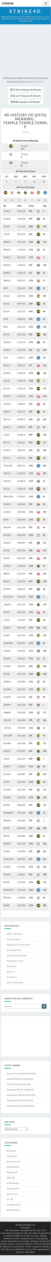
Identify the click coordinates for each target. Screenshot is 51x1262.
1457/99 (7, 727)
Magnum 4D (12, 1172)
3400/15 (7, 411)
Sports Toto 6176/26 (16, 1073)
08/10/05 (21, 558)
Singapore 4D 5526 (15, 1105)
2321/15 (7, 403)
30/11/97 (21, 758)
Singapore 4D (13, 1188)
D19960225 (8, 812)
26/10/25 (21, 234)
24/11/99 (21, 704)
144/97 (6, 758)
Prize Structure (14, 939)
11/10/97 (21, 766)
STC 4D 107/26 (13, 1084)
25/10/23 (21, 241)
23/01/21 (21, 326)
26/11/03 (21, 604)
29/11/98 (21, 735)
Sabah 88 (11, 1177)
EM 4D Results (13, 1167)
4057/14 (7, 419)
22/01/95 (21, 843)
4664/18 (7, 349)
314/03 (6, 612)
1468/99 (7, 712)
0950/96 (7, 820)
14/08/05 (21, 565)
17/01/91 (21, 882)
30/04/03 (21, 627)
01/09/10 (21, 473)
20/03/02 (21, 658)
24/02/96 (21, 820)
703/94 (6, 851)
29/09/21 (21, 319)
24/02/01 (21, 666)
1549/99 (7, 697)
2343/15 (7, 396)
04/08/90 (21, 897)
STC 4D (10, 1199)
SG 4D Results (13, 1183)
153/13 (6, 434)
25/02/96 (21, 812)
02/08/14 (21, 427)
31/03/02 (21, 650)
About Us (11, 971)
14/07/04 (21, 581)
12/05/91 (21, 874)
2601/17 (7, 365)
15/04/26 (21, 218)
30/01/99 (21, 720)
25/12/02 (21, 635)
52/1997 (7, 774)
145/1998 (7, 735)
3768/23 (7, 257)
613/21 (6, 311)
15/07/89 (21, 905)
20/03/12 (21, 457)
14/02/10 (21, 504)
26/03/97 (21, 781)
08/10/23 (21, 257)
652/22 (6, 303)
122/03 (6, 619)
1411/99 (7, 720)
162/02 (6, 635)
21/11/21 (21, 311)
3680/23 (7, 280)
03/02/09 (21, 519)
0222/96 (7, 797)
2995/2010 (8, 496)
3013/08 (7, 535)
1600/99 (7, 704)
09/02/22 (21, 303)
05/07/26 (21, 211)
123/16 (6, 380)
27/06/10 (21, 488)
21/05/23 (21, 272)
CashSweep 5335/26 (16, 1095)
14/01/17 (21, 365)
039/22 (6, 295)
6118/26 (7, 218)
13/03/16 (21, 388)
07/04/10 (21, 496)
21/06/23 (21, 265)
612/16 (6, 388)
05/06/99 (21, 712)
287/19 (6, 334)
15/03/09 (21, 511)
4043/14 (7, 427)
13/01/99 (21, 727)
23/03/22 (21, 295)
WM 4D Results (13, 1210)
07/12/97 (21, 751)
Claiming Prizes (14, 950)
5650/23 (7, 249)
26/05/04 (21, 589)
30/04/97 (21, 774)
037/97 (6, 781)
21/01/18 (21, 349)
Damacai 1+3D (13, 1161)
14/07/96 (21, 797)
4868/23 (7, 241)
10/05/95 (21, 835)
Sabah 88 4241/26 (15, 1100)
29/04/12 (21, 450)
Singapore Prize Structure (19, 944)
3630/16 (7, 373)
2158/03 (7, 627)
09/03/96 (21, 805)
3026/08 (7, 527)
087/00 (6, 673)
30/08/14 (21, 419)
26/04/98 (21, 743)
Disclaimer (11, 966)
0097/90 (7, 897)
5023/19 (7, 342)
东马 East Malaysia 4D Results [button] (25, 95)
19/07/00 (21, 673)
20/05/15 (21, 411)
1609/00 (7, 681)
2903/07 (7, 542)
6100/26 (7, 211)
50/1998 (7, 743)
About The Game (14, 933)
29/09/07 (21, 542)
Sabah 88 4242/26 (15, 1079)
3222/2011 (8, 465)
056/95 (6, 835)
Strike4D (8, 3)
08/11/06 (21, 550)
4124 (5, 357)
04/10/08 (21, 535)
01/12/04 (21, 573)
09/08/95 (21, 828)
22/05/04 (21, 596)
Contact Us (12, 977)
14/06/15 (21, 403)
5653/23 (7, 265)
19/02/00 (21, 689)
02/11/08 (21, 527)
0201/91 (7, 874)
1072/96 (7, 789)
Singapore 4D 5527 (15, 1089)
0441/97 (7, 751)
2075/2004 (8, 596)
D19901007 (8, 889)
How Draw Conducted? (17, 955)
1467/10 (7, 473)
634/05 (6, 558)
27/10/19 (21, 342)
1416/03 (7, 604)
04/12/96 (21, 789)
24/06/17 (21, 357)
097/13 (6, 442)
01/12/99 (21, 697)
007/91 (6, 882)
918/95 (6, 828)
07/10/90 (21, 889)
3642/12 (7, 450)
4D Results (11, 1150)
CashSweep (12, 1156)
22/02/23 (21, 288)
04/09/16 (21, 380)
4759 (5, 319)
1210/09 (7, 511)
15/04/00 (21, 681)
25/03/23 (21, 280)
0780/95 (7, 843)
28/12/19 (21, 334)
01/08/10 (21, 481)
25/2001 (7, 666)
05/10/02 (21, 643)
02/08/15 (21, 396)
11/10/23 (21, 249)
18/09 (6, 519)
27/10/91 (21, 866)
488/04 (6, 573)
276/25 (6, 234)
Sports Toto (12, 1194)
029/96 (6, 805)
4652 (5, 326)
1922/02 (7, 658)
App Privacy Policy (15, 982)
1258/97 (7, 766)
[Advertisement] (25, 50)
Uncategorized (13, 1204)
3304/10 (7, 504)
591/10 (6, 488)
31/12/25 (21, 226)
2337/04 (7, 589)
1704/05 (7, 565)
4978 (5, 288)
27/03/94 (21, 851)
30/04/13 (21, 442)
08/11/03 (21, 612)
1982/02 (7, 650)
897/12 (6, 457)
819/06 (6, 550)
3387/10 (7, 481)
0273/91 (7, 866)
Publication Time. (35, 81)
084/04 (6, 581)
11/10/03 (21, 619)
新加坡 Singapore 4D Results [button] (25, 101)
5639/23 (7, 272)
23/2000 (7, 689)
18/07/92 (21, 859)
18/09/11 (21, 465)
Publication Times (15, 961)
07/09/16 (21, 373)
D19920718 (8, 859)
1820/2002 (8, 643)
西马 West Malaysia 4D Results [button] (25, 89)
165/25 (6, 226)
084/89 (6, 905)
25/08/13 (21, 434)
